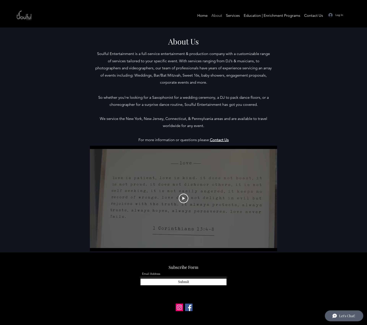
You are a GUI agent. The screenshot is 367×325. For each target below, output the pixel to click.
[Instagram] (179, 307)
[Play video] (183, 198)
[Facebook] (188, 307)
